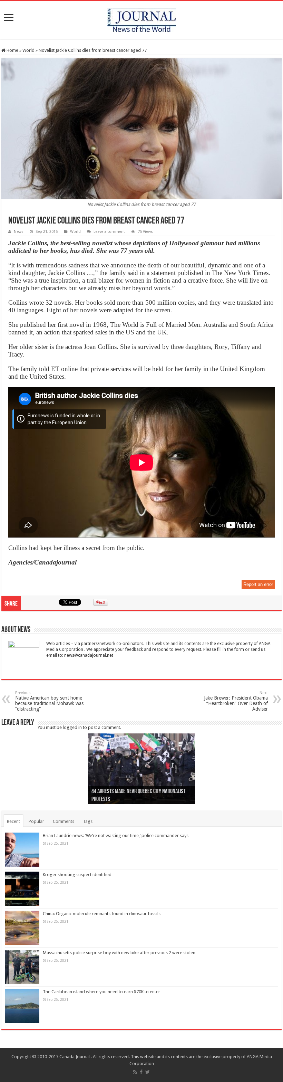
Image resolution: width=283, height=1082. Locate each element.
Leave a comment (109, 231)
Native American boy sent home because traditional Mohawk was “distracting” (49, 701)
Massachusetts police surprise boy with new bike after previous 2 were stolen (119, 952)
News (18, 231)
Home (12, 50)
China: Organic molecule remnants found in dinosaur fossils (101, 913)
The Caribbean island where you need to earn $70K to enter (101, 991)
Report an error (258, 584)
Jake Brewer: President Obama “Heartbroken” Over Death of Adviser (236, 701)
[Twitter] (147, 1072)
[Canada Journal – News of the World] (141, 18)
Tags (87, 821)
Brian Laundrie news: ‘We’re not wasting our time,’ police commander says (115, 835)
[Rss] (135, 1072)
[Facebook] (141, 1072)
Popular (36, 821)
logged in (72, 727)
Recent (13, 821)
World (28, 50)
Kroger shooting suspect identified (77, 874)
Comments (63, 821)
